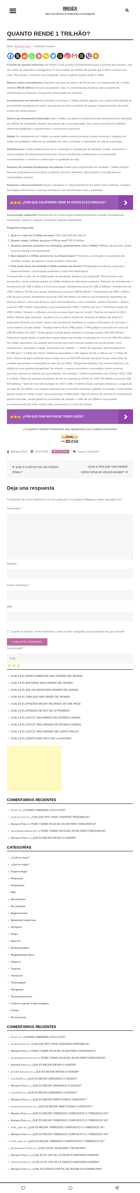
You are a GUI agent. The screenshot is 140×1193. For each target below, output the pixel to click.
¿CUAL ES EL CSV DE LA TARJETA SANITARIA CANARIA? (65, 1155)
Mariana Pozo (23, 46)
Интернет (16, 926)
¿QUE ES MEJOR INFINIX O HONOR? (53, 837)
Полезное (16, 975)
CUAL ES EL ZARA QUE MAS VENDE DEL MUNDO (40, 696)
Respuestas (17, 885)
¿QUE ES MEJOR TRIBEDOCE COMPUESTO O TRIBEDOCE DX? (69, 1113)
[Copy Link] (46, 56)
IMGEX (70, 8)
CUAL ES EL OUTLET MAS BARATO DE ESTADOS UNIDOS (45, 717)
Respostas (60, 451)
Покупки (15, 968)
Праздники (17, 989)
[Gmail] (74, 56)
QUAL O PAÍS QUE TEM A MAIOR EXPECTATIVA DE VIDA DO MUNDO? (104, 469)
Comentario (14, 508)
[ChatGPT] (81, 56)
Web (9, 606)
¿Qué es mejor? (20, 864)
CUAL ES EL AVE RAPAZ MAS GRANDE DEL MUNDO (42, 682)
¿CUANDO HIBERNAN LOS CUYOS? (43, 810)
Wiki (13, 892)
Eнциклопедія (19, 871)
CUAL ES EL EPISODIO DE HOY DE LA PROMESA (40, 710)
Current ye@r (15, 648)
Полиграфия (18, 982)
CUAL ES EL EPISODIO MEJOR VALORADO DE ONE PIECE (46, 703)
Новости (16, 961)
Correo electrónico (18, 585)
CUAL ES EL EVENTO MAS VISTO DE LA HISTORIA (41, 738)
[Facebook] (10, 56)
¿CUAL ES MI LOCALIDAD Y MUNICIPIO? (61, 1148)
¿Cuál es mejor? (20, 857)
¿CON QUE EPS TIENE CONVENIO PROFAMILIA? (60, 816)
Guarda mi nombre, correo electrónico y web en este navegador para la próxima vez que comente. (68, 631)
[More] (96, 56)
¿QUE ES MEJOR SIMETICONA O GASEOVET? (59, 1099)
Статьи (15, 1010)
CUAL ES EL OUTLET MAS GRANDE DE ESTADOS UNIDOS (46, 724)
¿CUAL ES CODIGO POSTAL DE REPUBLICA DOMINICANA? (66, 1168)
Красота (15, 940)
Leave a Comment (88, 451)
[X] (17, 56)
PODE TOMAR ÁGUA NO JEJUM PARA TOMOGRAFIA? (63, 823)
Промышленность (21, 996)
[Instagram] (67, 56)
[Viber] (88, 56)
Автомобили (18, 899)
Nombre (12, 563)
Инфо (14, 933)
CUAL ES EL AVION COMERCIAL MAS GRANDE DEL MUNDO (46, 675)
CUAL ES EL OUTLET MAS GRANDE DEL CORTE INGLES (45, 731)
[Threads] (60, 56)
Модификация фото (23, 954)
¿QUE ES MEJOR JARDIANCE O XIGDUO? (52, 1078)
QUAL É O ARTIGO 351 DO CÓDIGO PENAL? (35, 470)
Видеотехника (19, 913)
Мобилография (20, 947)
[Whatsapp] (32, 56)
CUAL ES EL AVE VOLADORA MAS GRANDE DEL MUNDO (44, 689)
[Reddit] (25, 56)
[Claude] (39, 56)
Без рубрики (18, 906)
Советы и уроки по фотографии (30, 1003)
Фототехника (18, 1017)
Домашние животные (23, 920)
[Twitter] (53, 56)
